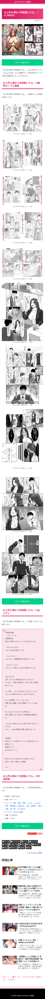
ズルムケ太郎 (8, 73)
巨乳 (24, 803)
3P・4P (13, 809)
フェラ (30, 803)
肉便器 (33, 806)
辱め (14, 803)
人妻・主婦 (14, 844)
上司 (27, 806)
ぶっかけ (37, 803)
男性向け (13, 806)
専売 (6, 806)
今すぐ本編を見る (22, 62)
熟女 (19, 803)
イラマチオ (21, 809)
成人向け (21, 806)
